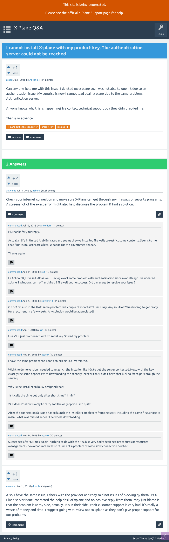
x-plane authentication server (23, 127)
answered (11, 190)
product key (47, 127)
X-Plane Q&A (28, 27)
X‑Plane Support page (94, 13)
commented (15, 225)
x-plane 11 (63, 127)
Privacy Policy (11, 538)
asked (9, 79)
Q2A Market (158, 538)
